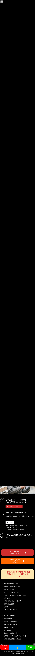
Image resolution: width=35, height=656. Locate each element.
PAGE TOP (32, 634)
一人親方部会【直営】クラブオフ (12, 639)
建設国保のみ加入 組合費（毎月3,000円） (15, 636)
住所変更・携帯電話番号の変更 (12, 586)
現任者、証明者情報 (9, 604)
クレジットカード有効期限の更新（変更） (15, 595)
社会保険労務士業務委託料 (11, 633)
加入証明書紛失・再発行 (10, 609)
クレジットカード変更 (10, 615)
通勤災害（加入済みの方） (11, 621)
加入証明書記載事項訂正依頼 (11, 592)
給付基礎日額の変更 (9, 589)
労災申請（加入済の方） (10, 627)
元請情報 (6, 606)
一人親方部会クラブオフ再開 (11, 601)
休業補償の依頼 (8, 618)
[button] (14, 506)
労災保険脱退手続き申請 (10, 624)
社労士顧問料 (7, 630)
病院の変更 (7, 598)
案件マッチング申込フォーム (11, 583)
